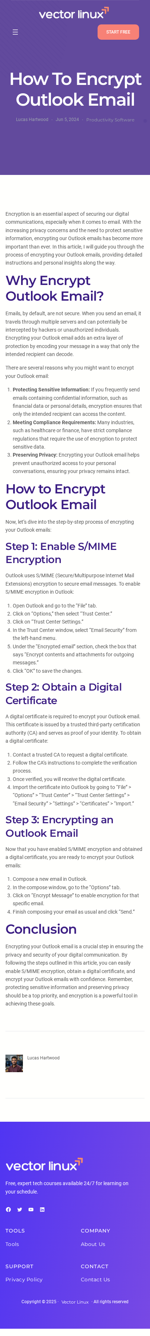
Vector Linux (75, 1302)
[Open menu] (15, 32)
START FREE (118, 32)
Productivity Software (110, 119)
